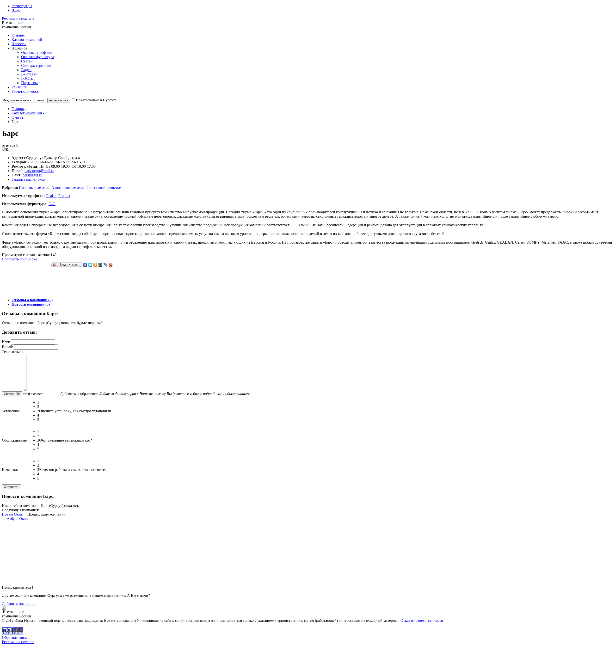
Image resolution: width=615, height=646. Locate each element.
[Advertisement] (89, 283)
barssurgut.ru (32, 175)
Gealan (51, 196)
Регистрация (22, 6)
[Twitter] (90, 265)
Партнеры (29, 83)
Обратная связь (14, 637)
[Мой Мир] (100, 265)
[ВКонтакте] (85, 265)
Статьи (27, 61)
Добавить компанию (19, 604)
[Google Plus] (110, 265)
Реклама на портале (18, 18)
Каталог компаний (27, 39)
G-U (52, 204)
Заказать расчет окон (28, 179)
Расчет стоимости (26, 91)
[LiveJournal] (105, 265)
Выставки (29, 74)
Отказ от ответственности (421, 620)
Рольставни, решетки (103, 187)
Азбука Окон (17, 519)
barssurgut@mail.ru (39, 171)
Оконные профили (36, 52)
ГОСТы (27, 78)
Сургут (17, 117)
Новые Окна (12, 514)
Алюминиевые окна (68, 187)
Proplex (64, 196)
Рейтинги (19, 87)
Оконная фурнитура (37, 57)
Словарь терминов (36, 65)
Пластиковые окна (34, 187)
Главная (18, 35)
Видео (26, 70)
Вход (16, 10)
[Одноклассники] (95, 265)
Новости (19, 44)
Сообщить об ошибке (19, 259)
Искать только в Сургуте (96, 100)
